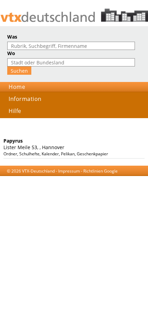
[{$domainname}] (74, 15)
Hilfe (15, 111)
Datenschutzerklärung (66, 177)
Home (17, 87)
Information (25, 99)
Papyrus (13, 140)
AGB (37, 177)
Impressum (69, 171)
